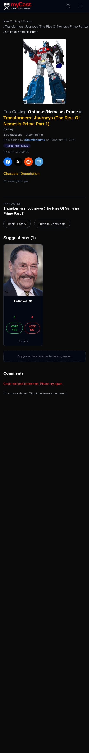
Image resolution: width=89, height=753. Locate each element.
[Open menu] (80, 6)
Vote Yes (14, 328)
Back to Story (17, 223)
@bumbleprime (34, 139)
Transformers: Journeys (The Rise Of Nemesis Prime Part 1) (46, 26)
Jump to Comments (52, 223)
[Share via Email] (39, 161)
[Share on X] (18, 161)
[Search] (68, 6)
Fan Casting (11, 21)
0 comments (34, 134)
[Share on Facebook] (7, 161)
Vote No (32, 328)
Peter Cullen (23, 301)
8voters (23, 341)
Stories (27, 21)
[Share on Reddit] (28, 161)
